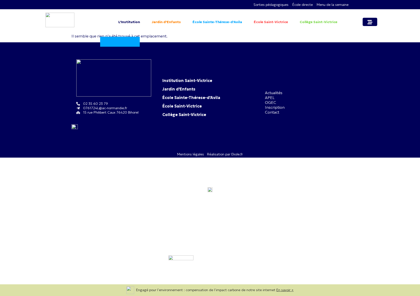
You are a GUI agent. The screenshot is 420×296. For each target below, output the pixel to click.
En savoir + (285, 290)
